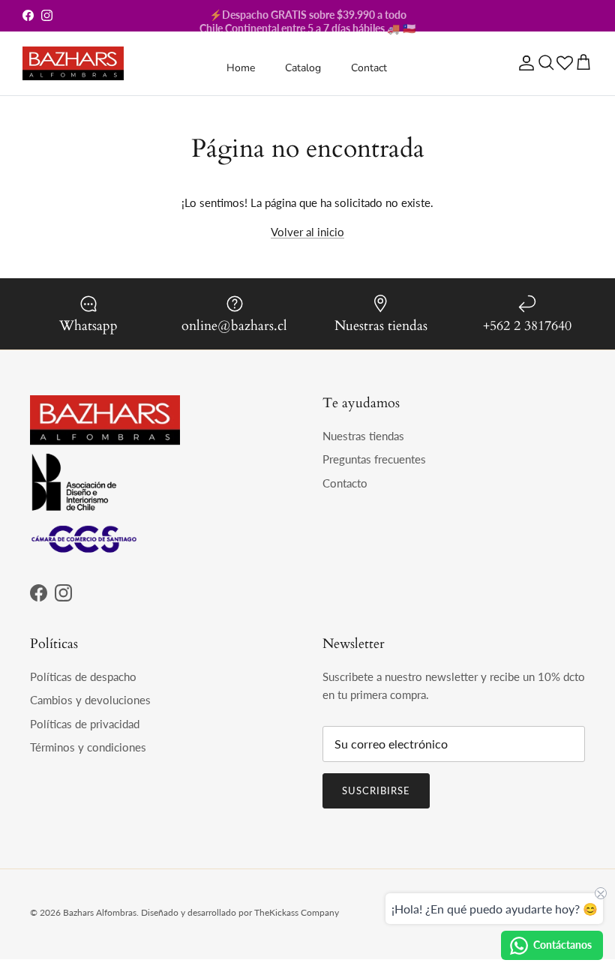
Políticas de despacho (83, 676)
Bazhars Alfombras (99, 912)
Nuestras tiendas (363, 435)
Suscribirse (376, 790)
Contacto (345, 483)
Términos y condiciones (88, 747)
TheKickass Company (296, 912)
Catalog (303, 68)
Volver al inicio (307, 231)
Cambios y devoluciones (90, 699)
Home (240, 68)
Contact (369, 68)
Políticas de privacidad (85, 723)
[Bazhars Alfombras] (73, 63)
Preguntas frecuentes (374, 459)
